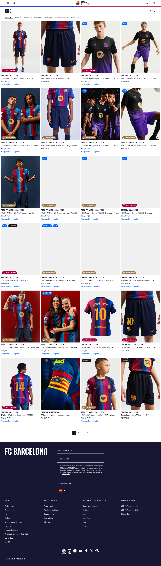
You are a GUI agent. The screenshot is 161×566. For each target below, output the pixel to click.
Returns (8, 526)
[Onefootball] (97, 551)
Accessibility (48, 518)
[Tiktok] (86, 551)
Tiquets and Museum (90, 506)
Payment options (11, 530)
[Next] (92, 432)
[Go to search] (14, 3)
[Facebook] (75, 551)
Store (64, 554)
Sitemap (47, 522)
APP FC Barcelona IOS (129, 506)
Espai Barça (87, 518)
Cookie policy (49, 514)
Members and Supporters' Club (16, 534)
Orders (7, 518)
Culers (85, 526)
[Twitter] (92, 551)
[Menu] (8, 3)
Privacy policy (49, 506)
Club (84, 522)
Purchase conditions (51, 510)
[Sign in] (146, 3)
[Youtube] (80, 551)
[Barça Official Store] (83, 3)
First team (86, 510)
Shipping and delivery (13, 522)
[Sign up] (100, 458)
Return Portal (10, 510)
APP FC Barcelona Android (131, 510)
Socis (84, 514)
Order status (9, 506)
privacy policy (71, 467)
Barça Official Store (18, 559)
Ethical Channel (127, 514)
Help (7, 514)
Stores (7, 542)
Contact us (9, 538)
